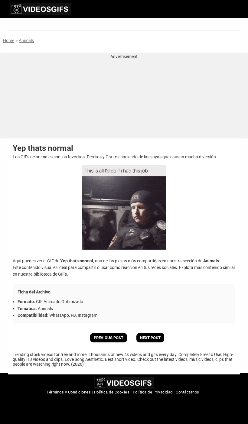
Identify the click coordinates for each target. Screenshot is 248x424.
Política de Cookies (112, 392)
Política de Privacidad (153, 392)
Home (8, 40)
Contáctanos (187, 392)
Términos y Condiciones (69, 392)
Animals (26, 40)
